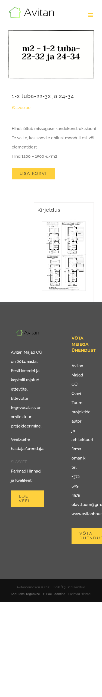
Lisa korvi (33, 173)
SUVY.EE (19, 462)
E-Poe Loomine (54, 594)
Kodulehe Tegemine (25, 594)
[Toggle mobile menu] (91, 15)
